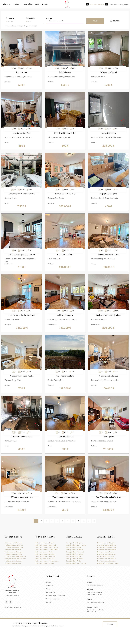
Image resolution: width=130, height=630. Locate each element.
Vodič (37, 4)
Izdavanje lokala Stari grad (106, 550)
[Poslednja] (94, 521)
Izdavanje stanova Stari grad (45, 545)
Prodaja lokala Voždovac (74, 550)
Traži (95, 21)
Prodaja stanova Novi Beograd (15, 556)
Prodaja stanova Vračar (13, 550)
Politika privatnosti (53, 599)
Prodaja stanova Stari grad (14, 552)
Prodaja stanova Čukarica (13, 561)
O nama (48, 582)
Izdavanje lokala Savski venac (108, 563)
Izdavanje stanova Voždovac (45, 556)
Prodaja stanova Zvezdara (14, 547)
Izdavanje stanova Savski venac (46, 550)
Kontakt (44, 4)
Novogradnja (27, 4)
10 (83, 521)
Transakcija (10, 18)
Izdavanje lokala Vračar (105, 552)
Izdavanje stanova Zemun (44, 563)
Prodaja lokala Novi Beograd (76, 545)
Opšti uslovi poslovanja (13, 607)
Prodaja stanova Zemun (13, 563)
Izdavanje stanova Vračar (44, 552)
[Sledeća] (89, 521)
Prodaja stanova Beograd (13, 543)
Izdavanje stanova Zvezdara (45, 554)
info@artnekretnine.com (95, 585)
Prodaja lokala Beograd (74, 543)
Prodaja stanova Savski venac (15, 559)
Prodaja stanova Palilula (13, 554)
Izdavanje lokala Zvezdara (106, 547)
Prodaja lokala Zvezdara (74, 554)
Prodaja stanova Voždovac (14, 545)
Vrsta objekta (30, 18)
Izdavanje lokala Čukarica (106, 554)
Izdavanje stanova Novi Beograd (46, 547)
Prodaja (16, 4)
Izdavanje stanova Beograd (44, 543)
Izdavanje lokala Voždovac (106, 545)
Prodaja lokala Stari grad (75, 552)
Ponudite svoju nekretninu (55, 595)
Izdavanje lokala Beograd (106, 543)
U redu (110, 624)
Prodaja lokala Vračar (73, 547)
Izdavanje (6, 4)
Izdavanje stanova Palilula (44, 559)
